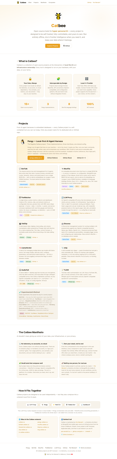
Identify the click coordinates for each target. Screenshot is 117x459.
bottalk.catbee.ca (24, 424)
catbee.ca (22, 422)
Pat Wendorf (96, 2)
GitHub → (35, 237)
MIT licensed (53, 451)
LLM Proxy (57, 448)
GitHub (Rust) (67, 158)
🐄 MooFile (66, 169)
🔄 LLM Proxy (67, 197)
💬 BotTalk (23, 169)
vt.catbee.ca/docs (24, 432)
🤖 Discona (66, 224)
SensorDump (44, 316)
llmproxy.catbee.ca (43, 427)
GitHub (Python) (52, 158)
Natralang (29, 316)
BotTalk (34, 448)
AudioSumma (36, 316)
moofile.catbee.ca (43, 424)
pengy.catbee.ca (43, 422)
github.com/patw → (78, 431)
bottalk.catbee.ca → (24, 187)
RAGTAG (27, 313)
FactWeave (34, 313)
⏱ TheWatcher (25, 197)
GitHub (89, 2)
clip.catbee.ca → (81, 261)
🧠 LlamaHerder (25, 248)
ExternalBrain (22, 316)
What (29, 2)
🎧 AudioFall (24, 270)
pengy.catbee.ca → (36, 158)
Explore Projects (52, 46)
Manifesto (44, 2)
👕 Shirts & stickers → (67, 434)
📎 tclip (64, 248)
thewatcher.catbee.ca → (37, 215)
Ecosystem (52, 2)
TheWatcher (49, 448)
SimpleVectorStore (43, 313)
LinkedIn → (88, 431)
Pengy (28, 448)
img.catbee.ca (42, 429)
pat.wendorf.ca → (66, 431)
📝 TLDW (65, 270)
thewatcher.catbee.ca (25, 427)
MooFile (40, 448)
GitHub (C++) (81, 158)
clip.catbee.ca (23, 429)
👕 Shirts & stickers (85, 448)
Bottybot (51, 313)
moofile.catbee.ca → (67, 189)
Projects (36, 2)
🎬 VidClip (23, 224)
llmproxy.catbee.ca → (86, 213)
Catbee (23, 2)
